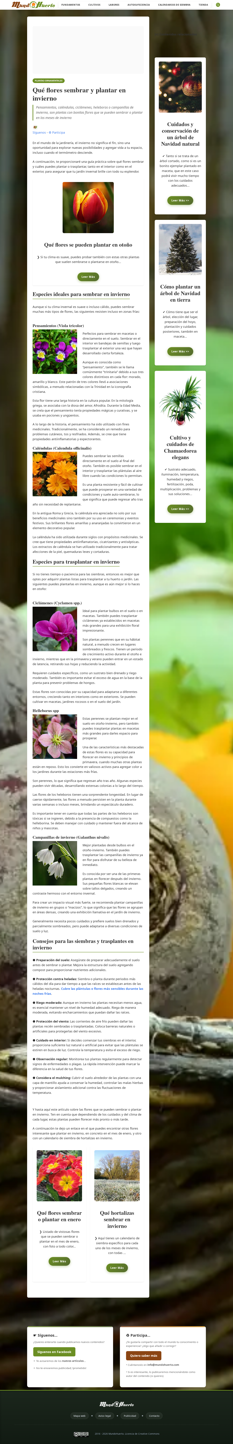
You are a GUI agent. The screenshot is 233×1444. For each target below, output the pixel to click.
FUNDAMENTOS (70, 4)
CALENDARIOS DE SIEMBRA (174, 4)
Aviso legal (104, 1415)
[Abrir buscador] (218, 4)
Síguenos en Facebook (54, 1352)
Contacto (154, 1415)
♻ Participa (57, 132)
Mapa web (79, 1415)
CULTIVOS (94, 4)
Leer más (88, 277)
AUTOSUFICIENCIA (139, 4)
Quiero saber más (143, 1356)
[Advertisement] (88, 50)
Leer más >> (180, 200)
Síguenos (39, 132)
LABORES (114, 4)
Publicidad (130, 1415)
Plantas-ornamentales (48, 80)
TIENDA (203, 4)
